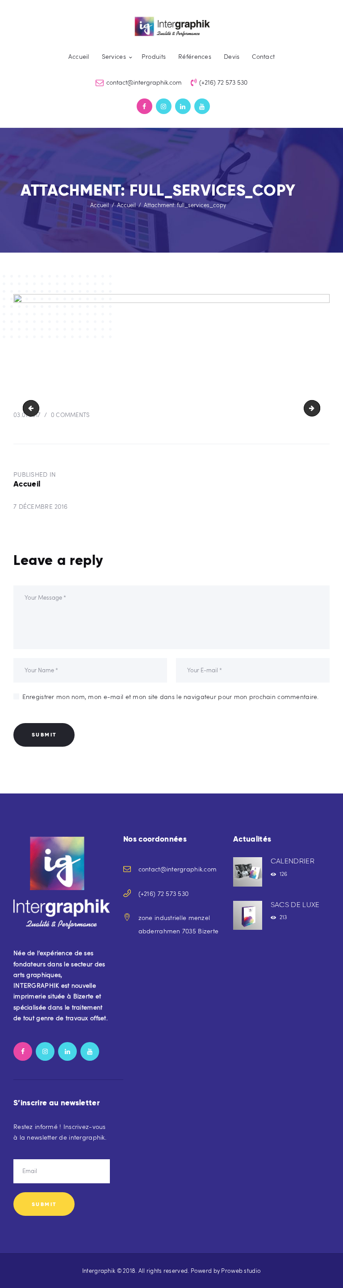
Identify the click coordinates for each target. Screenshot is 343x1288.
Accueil (99, 205)
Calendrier (292, 861)
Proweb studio (241, 1271)
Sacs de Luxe (295, 904)
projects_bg (32, 408)
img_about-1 (317, 408)
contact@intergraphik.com (177, 869)
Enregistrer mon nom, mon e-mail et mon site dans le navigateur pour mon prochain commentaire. (170, 696)
